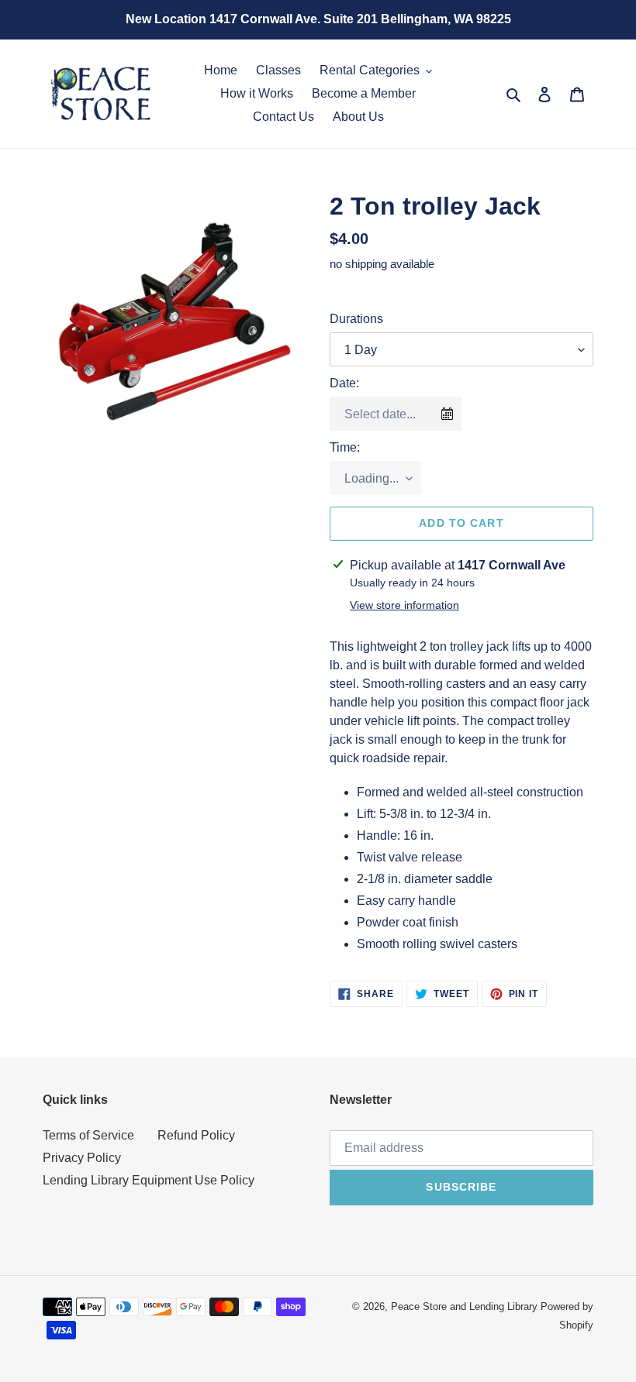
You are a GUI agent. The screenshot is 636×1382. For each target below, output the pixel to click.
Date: (344, 383)
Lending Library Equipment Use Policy (148, 1180)
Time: (345, 447)
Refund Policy (196, 1135)
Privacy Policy (82, 1157)
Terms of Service (88, 1135)
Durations (356, 318)
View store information (404, 605)
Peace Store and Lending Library (464, 1306)
